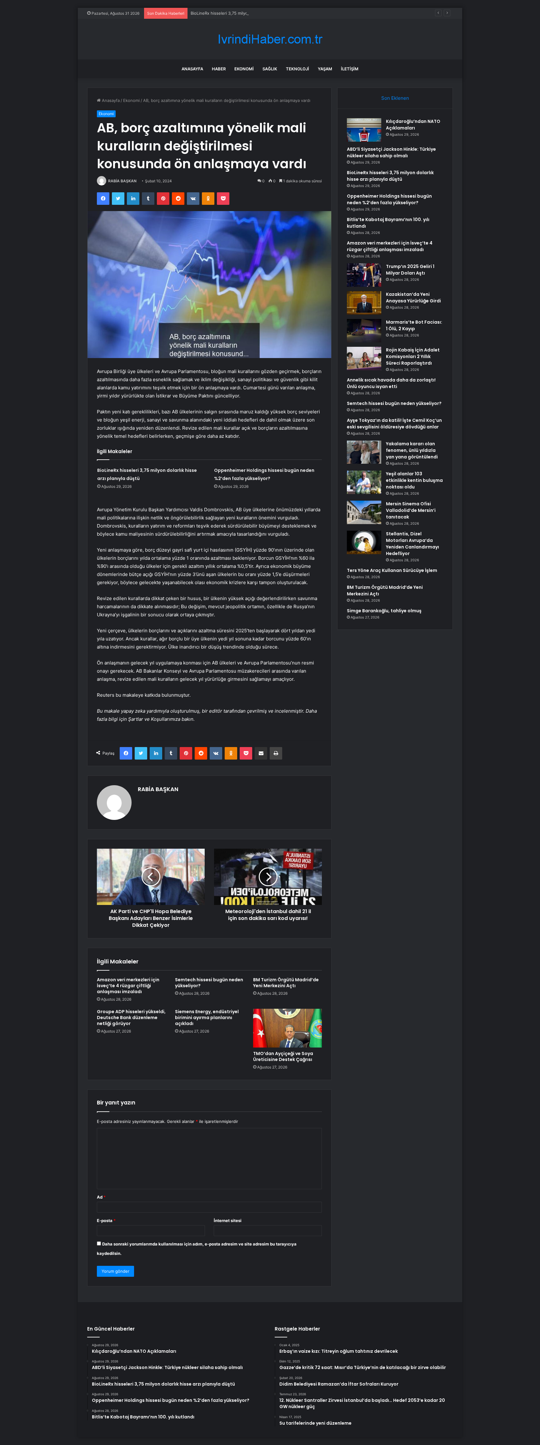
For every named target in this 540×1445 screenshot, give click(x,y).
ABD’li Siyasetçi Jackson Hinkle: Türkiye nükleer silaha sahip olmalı (391, 152)
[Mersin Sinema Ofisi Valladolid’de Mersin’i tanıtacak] (364, 512)
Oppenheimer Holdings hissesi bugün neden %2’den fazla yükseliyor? (389, 199)
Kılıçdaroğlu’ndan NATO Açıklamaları (413, 124)
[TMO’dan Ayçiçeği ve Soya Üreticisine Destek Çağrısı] (287, 1028)
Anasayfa (192, 68)
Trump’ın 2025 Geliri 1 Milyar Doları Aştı (410, 269)
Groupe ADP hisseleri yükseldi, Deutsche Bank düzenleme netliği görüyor (131, 1017)
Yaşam (325, 68)
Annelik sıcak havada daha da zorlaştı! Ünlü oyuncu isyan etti (391, 383)
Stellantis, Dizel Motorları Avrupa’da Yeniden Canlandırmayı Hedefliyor (412, 544)
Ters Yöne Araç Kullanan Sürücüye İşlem (392, 570)
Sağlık (269, 68)
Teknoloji (297, 68)
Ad (101, 1197)
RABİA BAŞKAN (122, 181)
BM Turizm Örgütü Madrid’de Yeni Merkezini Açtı (286, 983)
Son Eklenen (395, 98)
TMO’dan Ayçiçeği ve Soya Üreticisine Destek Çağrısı (283, 1056)
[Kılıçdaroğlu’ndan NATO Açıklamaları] (364, 130)
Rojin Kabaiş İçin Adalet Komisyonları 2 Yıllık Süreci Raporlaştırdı (413, 356)
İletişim (349, 68)
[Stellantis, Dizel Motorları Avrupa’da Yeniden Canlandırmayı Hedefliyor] (364, 542)
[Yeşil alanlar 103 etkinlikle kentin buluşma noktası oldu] (364, 482)
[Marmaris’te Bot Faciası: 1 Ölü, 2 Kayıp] (364, 330)
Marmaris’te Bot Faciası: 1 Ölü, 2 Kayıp (414, 325)
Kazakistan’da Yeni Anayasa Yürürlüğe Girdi (413, 297)
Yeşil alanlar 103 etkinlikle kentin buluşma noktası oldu (414, 480)
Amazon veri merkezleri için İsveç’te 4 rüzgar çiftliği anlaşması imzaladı (128, 986)
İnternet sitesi (228, 1220)
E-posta (106, 1220)
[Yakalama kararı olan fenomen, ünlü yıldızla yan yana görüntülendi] (364, 452)
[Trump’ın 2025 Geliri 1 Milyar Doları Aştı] (364, 275)
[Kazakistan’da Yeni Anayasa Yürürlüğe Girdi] (364, 303)
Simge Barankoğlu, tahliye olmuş (384, 611)
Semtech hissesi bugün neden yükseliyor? (209, 983)
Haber (219, 68)
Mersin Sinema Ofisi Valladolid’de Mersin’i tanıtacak (411, 510)
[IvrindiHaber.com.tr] (270, 39)
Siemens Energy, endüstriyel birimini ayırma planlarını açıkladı (207, 1017)
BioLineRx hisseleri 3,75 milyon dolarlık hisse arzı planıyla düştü (252, 13)
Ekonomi (244, 68)
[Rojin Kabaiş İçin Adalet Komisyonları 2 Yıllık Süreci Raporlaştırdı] (364, 358)
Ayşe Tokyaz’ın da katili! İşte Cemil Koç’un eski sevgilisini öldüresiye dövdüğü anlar (394, 423)
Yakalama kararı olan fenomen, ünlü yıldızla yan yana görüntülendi (412, 450)
